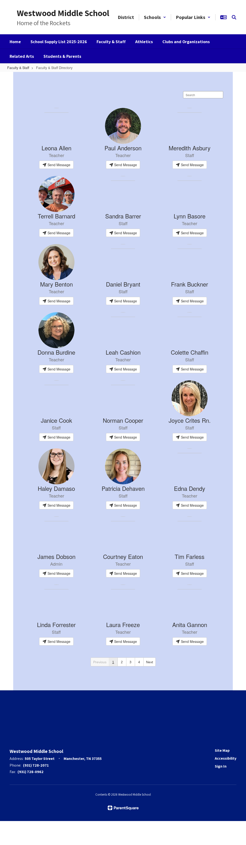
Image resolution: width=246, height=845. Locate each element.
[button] (155, 17)
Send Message (58, 164)
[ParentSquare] (123, 807)
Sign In (221, 766)
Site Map (222, 750)
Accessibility (225, 758)
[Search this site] (234, 17)
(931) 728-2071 (36, 765)
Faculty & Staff (18, 67)
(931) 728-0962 (30, 771)
